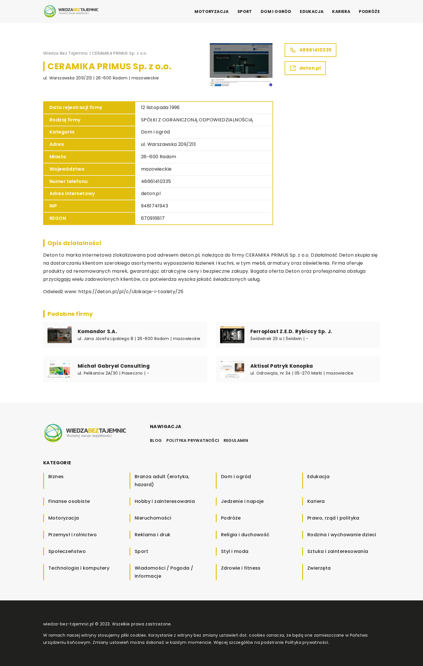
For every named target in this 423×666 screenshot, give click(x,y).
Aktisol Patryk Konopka (281, 366)
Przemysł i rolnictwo (72, 534)
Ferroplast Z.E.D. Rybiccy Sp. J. (291, 331)
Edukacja (311, 11)
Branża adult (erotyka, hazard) (162, 480)
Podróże (369, 11)
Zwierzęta (319, 568)
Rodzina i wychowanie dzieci (341, 534)
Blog (156, 440)
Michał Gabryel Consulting (114, 366)
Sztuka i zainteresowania (337, 551)
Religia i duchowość (245, 534)
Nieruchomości (153, 518)
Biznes (56, 476)
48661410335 (156, 181)
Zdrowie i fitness (241, 568)
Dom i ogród (276, 11)
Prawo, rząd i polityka (333, 518)
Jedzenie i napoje (242, 501)
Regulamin (236, 440)
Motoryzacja (211, 11)
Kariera (341, 11)
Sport (244, 11)
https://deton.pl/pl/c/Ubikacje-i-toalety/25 (130, 291)
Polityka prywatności (192, 440)
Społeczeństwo (67, 551)
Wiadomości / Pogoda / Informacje (164, 572)
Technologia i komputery (78, 568)
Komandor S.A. (97, 331)
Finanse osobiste (69, 501)
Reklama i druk (153, 534)
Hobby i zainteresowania (165, 501)
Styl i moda (234, 551)
